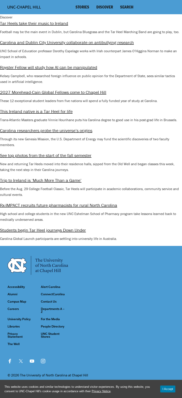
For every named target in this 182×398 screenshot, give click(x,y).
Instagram (43, 361)
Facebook (10, 361)
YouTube (32, 361)
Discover (104, 7)
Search (126, 7)
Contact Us (49, 301)
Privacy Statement (15, 335)
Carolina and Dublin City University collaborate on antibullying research (67, 42)
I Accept (167, 389)
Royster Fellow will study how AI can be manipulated (48, 67)
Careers (13, 309)
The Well (14, 344)
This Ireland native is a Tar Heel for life (36, 111)
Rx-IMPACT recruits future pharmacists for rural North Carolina (58, 205)
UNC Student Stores (50, 335)
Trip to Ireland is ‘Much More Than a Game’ (40, 180)
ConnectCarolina (53, 294)
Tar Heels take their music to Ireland (34, 23)
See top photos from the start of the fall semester (45, 155)
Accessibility (16, 286)
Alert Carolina (50, 286)
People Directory (52, 326)
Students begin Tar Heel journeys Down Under (43, 230)
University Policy (19, 319)
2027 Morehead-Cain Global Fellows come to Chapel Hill (53, 92)
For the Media (50, 319)
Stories (82, 7)
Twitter (21, 361)
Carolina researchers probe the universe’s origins (46, 130)
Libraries (14, 326)
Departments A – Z (53, 310)
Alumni (12, 294)
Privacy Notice (101, 391)
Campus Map (17, 301)
